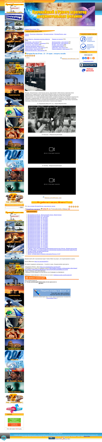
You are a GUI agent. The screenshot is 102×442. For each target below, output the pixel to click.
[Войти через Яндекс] (88, 58)
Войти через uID (88, 54)
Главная (27, 29)
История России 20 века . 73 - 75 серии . (38, 221)
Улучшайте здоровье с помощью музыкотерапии (91, 39)
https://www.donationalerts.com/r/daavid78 (50, 267)
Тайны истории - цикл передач (33, 49)
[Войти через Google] (91, 58)
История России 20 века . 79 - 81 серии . (38, 219)
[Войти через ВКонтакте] (83, 58)
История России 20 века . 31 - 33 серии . (38, 240)
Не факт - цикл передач (58, 44)
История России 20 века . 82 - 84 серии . (38, 217)
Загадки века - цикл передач (32, 42)
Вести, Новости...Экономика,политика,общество (37, 39)
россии (53, 206)
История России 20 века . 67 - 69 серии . (38, 224)
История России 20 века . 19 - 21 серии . (38, 244)
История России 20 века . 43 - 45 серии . (38, 235)
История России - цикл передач (60, 43)
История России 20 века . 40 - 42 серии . (38, 236)
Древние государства (57, 39)
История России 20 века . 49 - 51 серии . (38, 232)
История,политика (48, 34)
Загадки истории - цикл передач (60, 42)
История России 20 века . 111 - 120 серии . (38, 216)
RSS (64, 1)
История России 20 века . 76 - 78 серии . (38, 220)
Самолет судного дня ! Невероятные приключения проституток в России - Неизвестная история (52, 248)
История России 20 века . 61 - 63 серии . (38, 227)
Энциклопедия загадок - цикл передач (34, 50)
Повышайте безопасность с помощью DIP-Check (91, 46)
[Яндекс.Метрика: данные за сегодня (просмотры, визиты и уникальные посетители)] (66, 438)
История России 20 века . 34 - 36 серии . (38, 239)
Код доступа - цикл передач (32, 44)
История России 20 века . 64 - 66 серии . (38, 225)
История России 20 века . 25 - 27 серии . (38, 243)
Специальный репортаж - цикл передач (35, 47)
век (29, 206)
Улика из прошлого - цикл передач (61, 49)
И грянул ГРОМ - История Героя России (38, 251)
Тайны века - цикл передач (59, 47)
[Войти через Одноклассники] (93, 58)
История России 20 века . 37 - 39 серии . (38, 237)
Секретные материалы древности (33, 46)
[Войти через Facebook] (86, 58)
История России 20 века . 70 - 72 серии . (38, 223)
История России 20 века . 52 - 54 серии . (38, 231)
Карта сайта (87, 436)
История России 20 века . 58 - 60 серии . (38, 228)
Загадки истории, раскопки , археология (35, 43)
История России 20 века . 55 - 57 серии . (38, 229)
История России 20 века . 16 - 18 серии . (38, 245)
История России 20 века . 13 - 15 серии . (38, 247)
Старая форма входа (88, 61)
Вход (38, 29)
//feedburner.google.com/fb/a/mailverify (62, 275)
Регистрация (33, 29)
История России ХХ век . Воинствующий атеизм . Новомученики (45, 214)
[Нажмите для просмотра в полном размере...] (35, 90)
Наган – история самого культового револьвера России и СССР (44, 254)
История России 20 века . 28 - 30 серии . (38, 241)
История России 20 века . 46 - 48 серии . (38, 233)
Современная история (57, 46)
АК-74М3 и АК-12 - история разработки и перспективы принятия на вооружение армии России (52, 250)
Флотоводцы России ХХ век (35, 252)
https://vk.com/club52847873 (41, 261)
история (32, 206)
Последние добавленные (36, 34)
